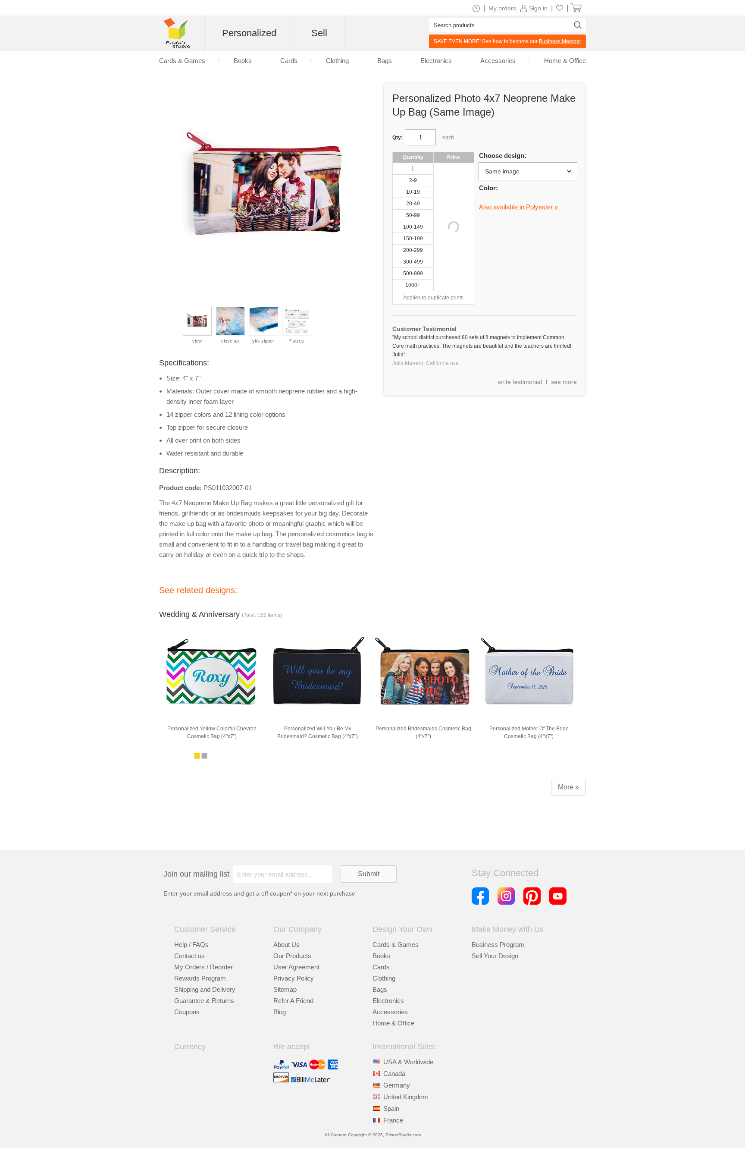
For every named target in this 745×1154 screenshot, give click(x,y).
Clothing (383, 978)
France (393, 1120)
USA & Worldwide (408, 1062)
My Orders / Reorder (203, 967)
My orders (502, 8)
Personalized (249, 33)
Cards (381, 967)
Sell (319, 33)
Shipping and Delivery (204, 989)
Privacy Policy (293, 978)
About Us (286, 944)
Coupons (187, 1012)
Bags (379, 989)
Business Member (560, 41)
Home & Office (393, 1023)
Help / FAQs (191, 944)
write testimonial (520, 381)
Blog (279, 1012)
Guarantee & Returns (204, 1000)
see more (564, 381)
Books (381, 955)
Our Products (292, 955)
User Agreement (296, 967)
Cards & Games (395, 944)
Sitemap (285, 989)
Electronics (388, 1000)
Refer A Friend (293, 1000)
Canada (394, 1073)
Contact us (189, 955)
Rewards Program (200, 978)
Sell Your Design (495, 955)
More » (568, 787)
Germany (396, 1085)
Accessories (390, 1012)
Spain (391, 1108)
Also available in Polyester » (518, 207)
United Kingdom (405, 1097)
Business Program (498, 944)
